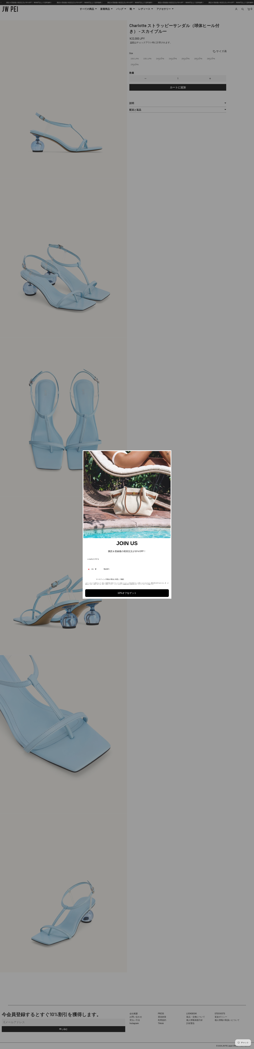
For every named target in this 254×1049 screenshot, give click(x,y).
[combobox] (92, 569)
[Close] (167, 453)
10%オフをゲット (127, 593)
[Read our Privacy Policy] (168, 584)
